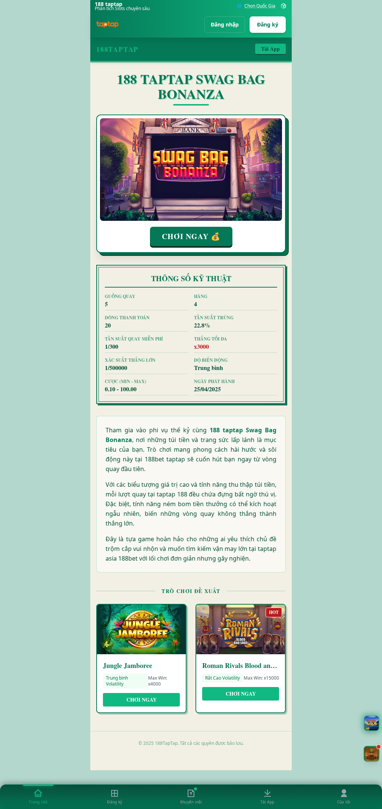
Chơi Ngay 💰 (191, 236)
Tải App (270, 49)
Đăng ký (267, 24)
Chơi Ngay (141, 699)
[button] (371, 753)
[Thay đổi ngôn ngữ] (283, 6)
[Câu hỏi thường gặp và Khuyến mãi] (371, 723)
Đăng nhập (225, 24)
